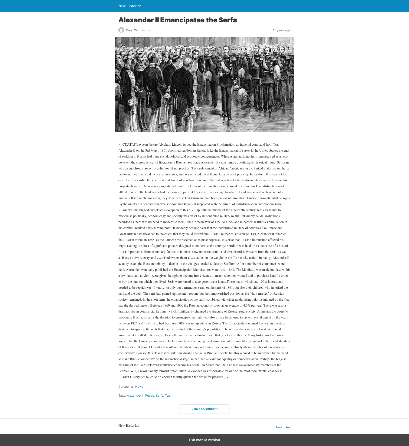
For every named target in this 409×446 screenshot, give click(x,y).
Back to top (283, 427)
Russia (149, 395)
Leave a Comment (204, 408)
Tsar (168, 395)
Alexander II (135, 395)
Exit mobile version (204, 440)
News (139, 386)
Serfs (159, 395)
